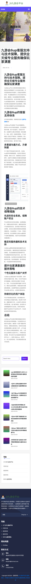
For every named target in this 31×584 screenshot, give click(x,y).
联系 (7, 479)
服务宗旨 (5, 475)
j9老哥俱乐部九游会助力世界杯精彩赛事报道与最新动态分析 (19, 442)
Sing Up (23, 514)
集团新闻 (5, 470)
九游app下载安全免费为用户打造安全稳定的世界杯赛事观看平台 (19, 430)
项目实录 (5, 466)
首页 (12, 29)
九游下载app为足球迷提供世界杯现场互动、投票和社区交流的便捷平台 (19, 395)
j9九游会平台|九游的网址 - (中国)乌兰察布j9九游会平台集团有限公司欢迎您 (15, 578)
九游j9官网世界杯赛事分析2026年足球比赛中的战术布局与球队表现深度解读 (19, 407)
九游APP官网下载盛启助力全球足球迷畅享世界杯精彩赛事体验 (19, 419)
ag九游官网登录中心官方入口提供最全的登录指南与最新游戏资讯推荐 (19, 374)
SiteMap (5, 545)
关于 (8, 462)
